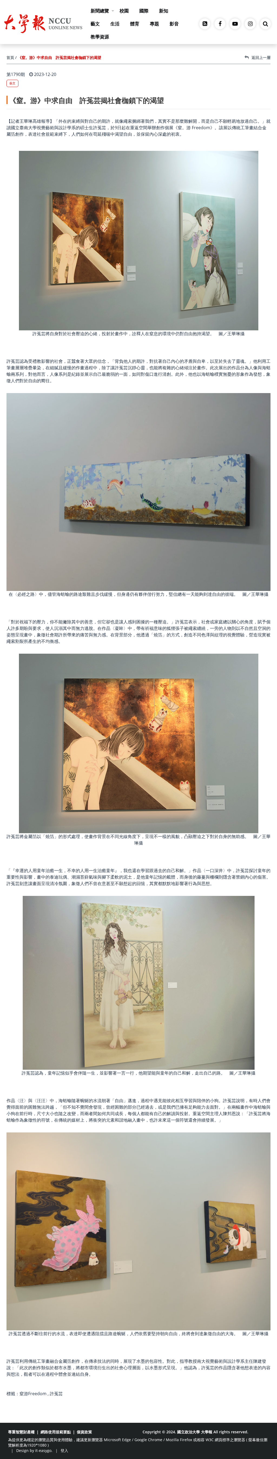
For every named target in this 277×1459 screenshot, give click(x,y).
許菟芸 (56, 1394)
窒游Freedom (33, 1394)
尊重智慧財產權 (21, 1431)
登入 (64, 1450)
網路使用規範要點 (56, 1431)
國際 (144, 11)
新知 (163, 11)
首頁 (10, 57)
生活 (115, 24)
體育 (134, 24)
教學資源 (100, 37)
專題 (154, 24)
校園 (124, 11)
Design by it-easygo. (34, 1450)
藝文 (95, 24)
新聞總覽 (100, 11)
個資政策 (84, 1431)
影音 (174, 24)
